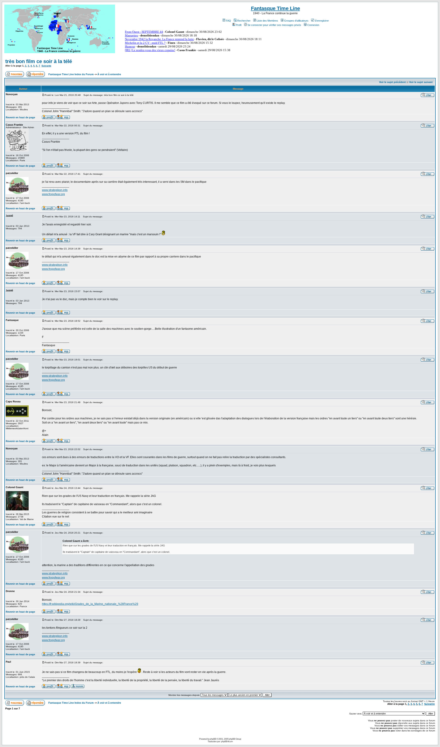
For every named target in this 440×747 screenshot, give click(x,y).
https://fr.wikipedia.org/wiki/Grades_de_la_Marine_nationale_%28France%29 (90, 604)
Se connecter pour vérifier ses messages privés (274, 25)
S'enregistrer (322, 20)
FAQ (228, 20)
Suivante (46, 65)
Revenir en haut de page (20, 117)
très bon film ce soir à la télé (38, 61)
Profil (238, 25)
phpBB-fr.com (227, 741)
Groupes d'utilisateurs (296, 20)
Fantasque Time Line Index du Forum (71, 74)
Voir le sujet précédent (392, 82)
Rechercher (243, 20)
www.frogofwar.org (53, 194)
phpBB (213, 739)
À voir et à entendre (109, 74)
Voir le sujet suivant (421, 82)
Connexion (313, 25)
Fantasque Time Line (275, 8)
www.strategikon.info (55, 190)
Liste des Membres (267, 20)
